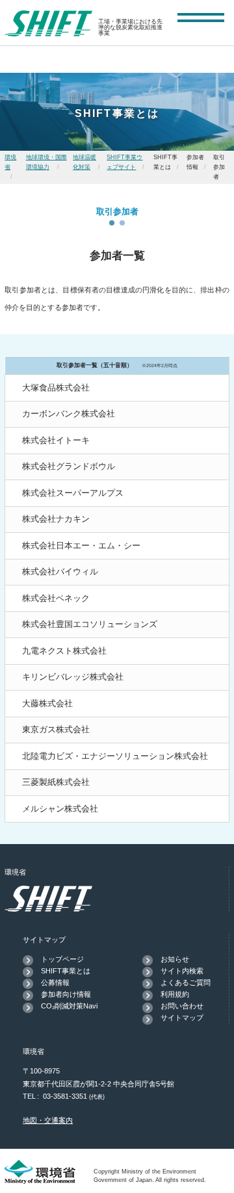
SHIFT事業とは (65, 971)
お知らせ (175, 959)
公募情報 (55, 982)
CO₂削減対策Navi (69, 1006)
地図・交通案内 (48, 1120)
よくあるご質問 (186, 982)
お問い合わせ (182, 1006)
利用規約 (175, 994)
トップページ (62, 959)
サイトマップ (182, 1017)
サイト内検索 (182, 971)
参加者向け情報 (66, 994)
